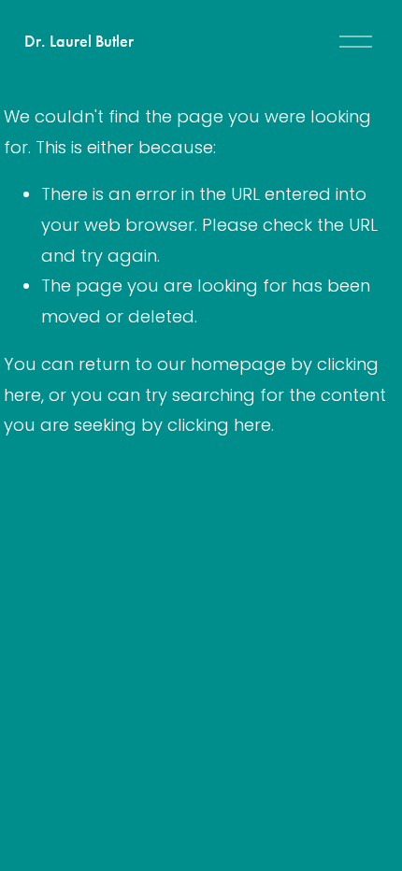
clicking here (219, 424)
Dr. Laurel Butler (79, 41)
